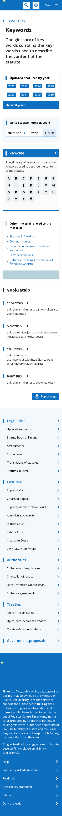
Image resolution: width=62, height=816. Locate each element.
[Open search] (26, 5)
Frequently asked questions (20, 770)
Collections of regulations (23, 568)
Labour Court (15, 532)
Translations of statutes (22, 462)
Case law (14, 482)
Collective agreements (21, 593)
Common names (19, 241)
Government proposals (26, 640)
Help (6, 762)
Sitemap (8, 795)
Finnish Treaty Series (20, 613)
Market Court (15, 524)
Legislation (15, 21)
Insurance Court (17, 540)
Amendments (15, 446)
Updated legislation (19, 429)
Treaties (14, 604)
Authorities (16, 560)
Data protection (13, 803)
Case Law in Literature (21, 549)
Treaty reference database (24, 629)
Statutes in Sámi (17, 471)
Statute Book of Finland (22, 437)
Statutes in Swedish (22, 236)
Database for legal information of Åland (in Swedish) (31, 262)
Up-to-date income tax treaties (26, 621)
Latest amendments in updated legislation (29, 248)
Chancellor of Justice (20, 576)
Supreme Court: (17, 490)
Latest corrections (21, 255)
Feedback (9, 778)
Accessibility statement (17, 787)
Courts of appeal (18, 499)
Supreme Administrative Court (26, 507)
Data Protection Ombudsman (26, 585)
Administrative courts (20, 515)
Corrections (14, 454)
